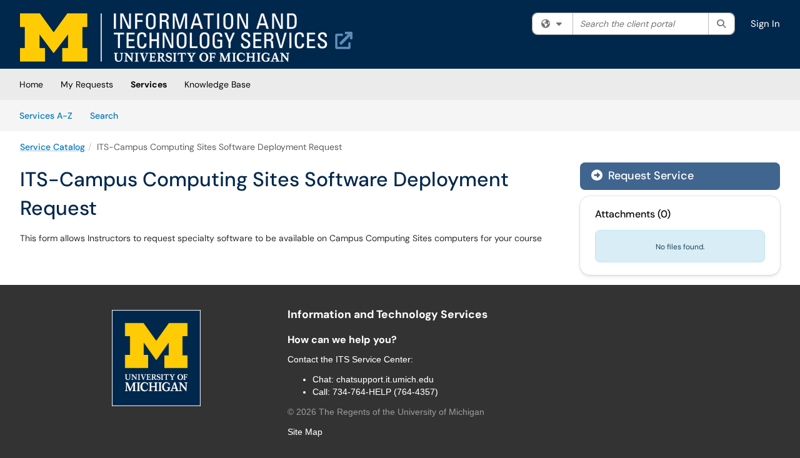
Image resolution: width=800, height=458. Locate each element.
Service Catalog (52, 146)
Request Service (649, 175)
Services (149, 84)
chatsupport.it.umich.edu (385, 379)
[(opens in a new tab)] (186, 37)
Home (31, 84)
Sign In (765, 23)
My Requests (87, 84)
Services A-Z (45, 115)
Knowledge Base (217, 84)
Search (108, 115)
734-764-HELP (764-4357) (385, 392)
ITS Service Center (373, 359)
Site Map (305, 432)
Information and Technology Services (388, 314)
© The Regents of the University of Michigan (386, 412)
